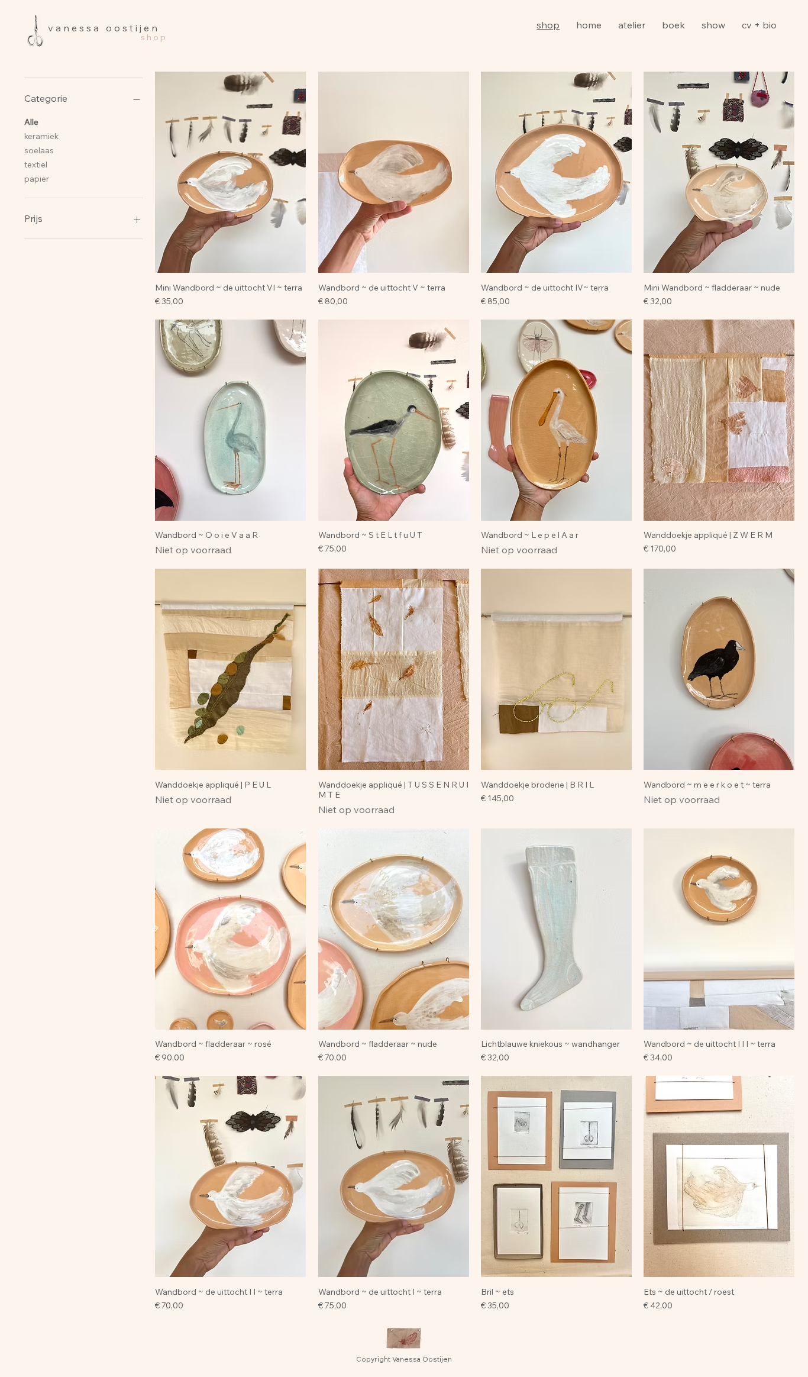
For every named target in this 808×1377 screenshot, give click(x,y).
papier (36, 178)
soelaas (39, 150)
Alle (31, 122)
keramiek (41, 136)
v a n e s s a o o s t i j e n (102, 28)
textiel (35, 164)
